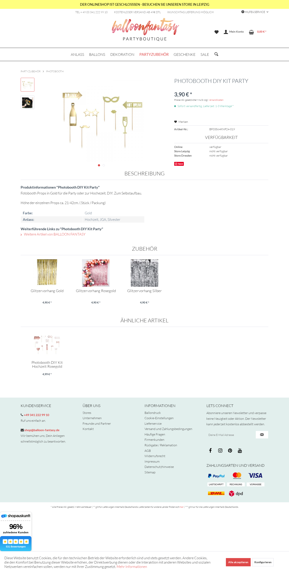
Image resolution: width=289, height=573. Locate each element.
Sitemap (150, 472)
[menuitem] (217, 32)
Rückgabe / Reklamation (160, 445)
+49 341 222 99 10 (36, 415)
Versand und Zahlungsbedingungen (168, 429)
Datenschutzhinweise (159, 467)
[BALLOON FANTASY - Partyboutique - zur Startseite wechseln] (145, 31)
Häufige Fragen (154, 434)
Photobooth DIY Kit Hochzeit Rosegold (47, 364)
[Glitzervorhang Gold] (47, 273)
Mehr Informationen (132, 566)
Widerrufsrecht (154, 456)
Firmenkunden (154, 440)
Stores (87, 413)
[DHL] (216, 493)
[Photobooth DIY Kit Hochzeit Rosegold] (47, 344)
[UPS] (236, 493)
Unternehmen (92, 418)
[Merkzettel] (217, 32)
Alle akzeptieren (238, 562)
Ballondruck (152, 413)
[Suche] (216, 54)
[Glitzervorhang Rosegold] (96, 273)
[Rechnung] (236, 485)
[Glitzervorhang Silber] (144, 273)
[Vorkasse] (255, 485)
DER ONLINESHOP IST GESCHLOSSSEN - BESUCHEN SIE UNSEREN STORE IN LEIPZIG (144, 4)
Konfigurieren (263, 562)
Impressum (152, 461)
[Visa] (236, 476)
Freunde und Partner (97, 423)
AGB (147, 451)
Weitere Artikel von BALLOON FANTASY (54, 234)
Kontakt (88, 429)
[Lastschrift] (216, 485)
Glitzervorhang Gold (47, 291)
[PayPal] (216, 476)
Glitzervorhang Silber (144, 291)
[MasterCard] (255, 476)
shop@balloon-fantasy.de (42, 430)
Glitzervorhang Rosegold (96, 291)
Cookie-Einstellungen (159, 418)
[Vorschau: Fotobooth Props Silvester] (27, 85)
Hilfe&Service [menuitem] (255, 12)
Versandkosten (216, 99)
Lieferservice (153, 423)
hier (182, 506)
